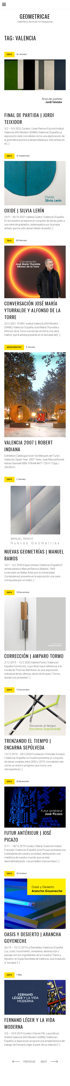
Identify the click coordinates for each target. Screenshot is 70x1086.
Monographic (14, 347)
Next (44, 1061)
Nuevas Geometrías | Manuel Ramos (34, 555)
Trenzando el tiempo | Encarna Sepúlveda (27, 744)
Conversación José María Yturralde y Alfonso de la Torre (32, 310)
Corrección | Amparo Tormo (34, 655)
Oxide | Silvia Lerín (24, 210)
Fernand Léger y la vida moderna (29, 1023)
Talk (9, 240)
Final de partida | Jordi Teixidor (29, 118)
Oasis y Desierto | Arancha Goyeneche (32, 937)
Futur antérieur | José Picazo (27, 836)
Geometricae (35, 16)
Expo (9, 54)
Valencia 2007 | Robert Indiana (28, 446)
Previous (29, 1061)
